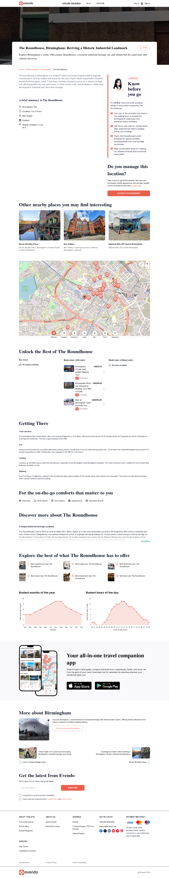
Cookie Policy (52, 799)
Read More (145, 541)
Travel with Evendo (26, 822)
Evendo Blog (24, 826)
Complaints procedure (27, 851)
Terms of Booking (79, 862)
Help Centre (23, 846)
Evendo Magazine (26, 831)
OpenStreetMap (26, 261)
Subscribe (73, 788)
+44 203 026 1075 (107, 822)
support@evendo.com (107, 826)
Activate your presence (128, 193)
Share (145, 48)
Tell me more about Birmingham (67, 728)
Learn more (136, 186)
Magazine (100, 3)
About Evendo (51, 822)
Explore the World (71, 3)
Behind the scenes (53, 826)
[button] (84, 297)
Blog (88, 3)
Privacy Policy (66, 799)
